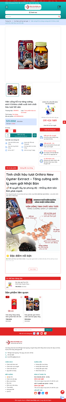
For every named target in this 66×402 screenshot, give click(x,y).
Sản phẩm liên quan (16, 292)
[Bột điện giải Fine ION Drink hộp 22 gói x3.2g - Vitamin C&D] (10, 284)
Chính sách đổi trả (11, 368)
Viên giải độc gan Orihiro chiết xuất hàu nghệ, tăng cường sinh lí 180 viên (32, 316)
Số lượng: (7, 127)
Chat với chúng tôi (49, 129)
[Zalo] (34, 333)
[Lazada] (39, 393)
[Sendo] (46, 393)
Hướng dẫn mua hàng (41, 364)
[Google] (45, 333)
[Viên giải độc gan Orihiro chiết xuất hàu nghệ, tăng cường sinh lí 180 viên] (33, 304)
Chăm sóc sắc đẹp (12, 379)
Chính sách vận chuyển (13, 366)
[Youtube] (41, 333)
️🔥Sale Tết (10, 377)
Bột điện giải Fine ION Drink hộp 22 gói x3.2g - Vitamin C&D (22, 283)
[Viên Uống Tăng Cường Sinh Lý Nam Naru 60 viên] (14, 304)
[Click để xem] (33, 54)
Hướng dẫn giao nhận (41, 368)
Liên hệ (9, 391)
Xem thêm (33, 269)
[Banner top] (33, 1)
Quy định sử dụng (11, 370)
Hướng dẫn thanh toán (42, 366)
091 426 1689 (50, 120)
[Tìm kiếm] (59, 16)
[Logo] (33, 7)
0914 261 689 (39, 379)
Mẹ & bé (9, 383)
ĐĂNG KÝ (48, 329)
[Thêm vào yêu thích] (35, 135)
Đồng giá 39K (10, 389)
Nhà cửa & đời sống (12, 385)
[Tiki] (43, 393)
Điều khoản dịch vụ (41, 370)
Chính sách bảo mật (12, 364)
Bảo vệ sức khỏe (11, 381)
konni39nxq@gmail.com (13, 357)
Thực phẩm (10, 387)
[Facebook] (38, 333)
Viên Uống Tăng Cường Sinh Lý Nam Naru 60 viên (13, 315)
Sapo (49, 400)
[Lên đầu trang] (62, 387)
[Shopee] (35, 393)
